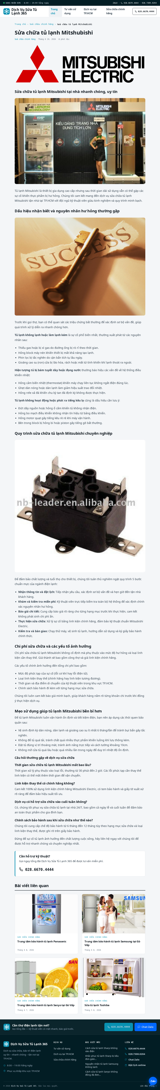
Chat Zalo (147, 1027)
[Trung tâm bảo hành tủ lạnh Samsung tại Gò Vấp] (113, 914)
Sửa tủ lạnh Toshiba (97, 1005)
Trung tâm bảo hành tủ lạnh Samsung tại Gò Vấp (112, 943)
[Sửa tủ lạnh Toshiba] (113, 977)
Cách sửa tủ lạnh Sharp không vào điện (101, 1050)
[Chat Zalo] (153, 1081)
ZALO (115, 3)
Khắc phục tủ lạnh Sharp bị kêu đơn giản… (102, 1057)
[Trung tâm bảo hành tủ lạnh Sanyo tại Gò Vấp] (46, 977)
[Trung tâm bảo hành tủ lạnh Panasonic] (46, 914)
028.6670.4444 (130, 3)
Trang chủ (54, 11)
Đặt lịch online (137, 1065)
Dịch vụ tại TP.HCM (90, 11)
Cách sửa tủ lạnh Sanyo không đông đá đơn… (101, 1073)
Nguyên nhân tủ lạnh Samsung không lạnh (101, 1065)
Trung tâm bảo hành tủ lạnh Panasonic (41, 941)
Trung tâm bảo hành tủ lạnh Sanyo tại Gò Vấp (45, 1005)
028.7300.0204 (149, 3)
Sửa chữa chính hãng (115, 11)
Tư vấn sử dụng (70, 11)
